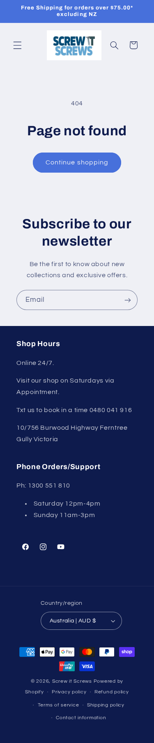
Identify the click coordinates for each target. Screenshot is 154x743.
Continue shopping (77, 162)
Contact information (81, 718)
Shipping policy (105, 705)
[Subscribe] (127, 300)
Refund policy (111, 692)
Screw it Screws (73, 681)
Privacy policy (69, 692)
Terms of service (58, 705)
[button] (17, 45)
